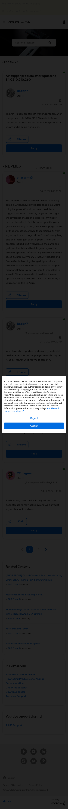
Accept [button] (34, 425)
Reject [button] (34, 418)
